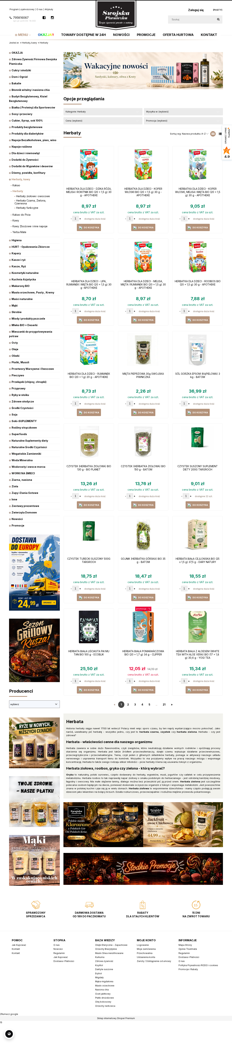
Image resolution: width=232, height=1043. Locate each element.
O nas (39, 9)
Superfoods (19, 434)
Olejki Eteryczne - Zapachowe (111, 945)
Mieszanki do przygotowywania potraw (30, 334)
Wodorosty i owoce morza (28, 466)
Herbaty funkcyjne (27, 207)
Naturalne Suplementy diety (30, 440)
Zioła (15, 486)
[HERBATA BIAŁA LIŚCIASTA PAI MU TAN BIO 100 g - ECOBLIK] (89, 629)
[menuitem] (23, 34)
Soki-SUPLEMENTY (24, 421)
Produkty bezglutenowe (27, 127)
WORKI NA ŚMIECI (23, 473)
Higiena (17, 240)
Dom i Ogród (20, 76)
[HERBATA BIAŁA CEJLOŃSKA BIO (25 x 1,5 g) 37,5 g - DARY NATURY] (198, 536)
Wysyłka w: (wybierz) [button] (157, 111)
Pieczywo (18, 375)
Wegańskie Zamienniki (26, 453)
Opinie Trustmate (188, 949)
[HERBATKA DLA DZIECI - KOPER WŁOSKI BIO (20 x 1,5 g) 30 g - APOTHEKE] (143, 166)
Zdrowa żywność (104, 961)
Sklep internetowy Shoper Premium (116, 1018)
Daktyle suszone (104, 969)
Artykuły (49, 9)
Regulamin (59, 953)
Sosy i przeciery (22, 114)
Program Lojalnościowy (22, 9)
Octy (15, 342)
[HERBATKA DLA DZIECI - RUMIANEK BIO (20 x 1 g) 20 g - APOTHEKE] (89, 351)
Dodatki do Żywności (25, 159)
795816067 (24, 19)
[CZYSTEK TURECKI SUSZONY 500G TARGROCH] (89, 536)
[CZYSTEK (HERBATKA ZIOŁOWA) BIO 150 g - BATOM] (143, 444)
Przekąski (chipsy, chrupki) (29, 381)
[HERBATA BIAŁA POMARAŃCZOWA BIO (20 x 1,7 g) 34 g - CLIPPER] (143, 629)
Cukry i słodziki (21, 70)
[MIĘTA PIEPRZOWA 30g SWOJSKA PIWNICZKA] (143, 351)
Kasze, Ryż (19, 266)
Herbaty (18, 191)
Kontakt (16, 949)
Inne (14, 499)
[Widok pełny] (220, 134)
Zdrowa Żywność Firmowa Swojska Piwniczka (33, 61)
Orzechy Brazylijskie (106, 949)
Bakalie (16, 83)
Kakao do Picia (21, 214)
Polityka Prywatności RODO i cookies (198, 965)
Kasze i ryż (19, 259)
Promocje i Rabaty (188, 969)
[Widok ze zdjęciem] (213, 134)
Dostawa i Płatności (63, 961)
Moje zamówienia (146, 949)
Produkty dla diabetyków (28, 133)
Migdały (99, 977)
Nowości (17, 519)
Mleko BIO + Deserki (25, 325)
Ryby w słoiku (20, 394)
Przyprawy (18, 388)
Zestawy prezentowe (25, 505)
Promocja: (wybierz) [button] (156, 120)
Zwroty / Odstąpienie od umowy (154, 961)
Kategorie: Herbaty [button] (76, 111)
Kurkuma (99, 957)
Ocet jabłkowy (103, 993)
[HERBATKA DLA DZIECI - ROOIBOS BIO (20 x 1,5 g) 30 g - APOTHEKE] (198, 259)
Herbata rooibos (91, 778)
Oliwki (15, 355)
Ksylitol (99, 965)
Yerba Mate (19, 232)
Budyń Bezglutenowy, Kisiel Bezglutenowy (28, 98)
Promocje (18, 525)
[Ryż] (34, 742)
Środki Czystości (22, 408)
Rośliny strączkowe (24, 427)
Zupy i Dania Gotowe (25, 492)
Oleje (15, 349)
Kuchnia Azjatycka (24, 279)
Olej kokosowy (103, 1001)
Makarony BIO (21, 285)
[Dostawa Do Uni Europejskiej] (34, 572)
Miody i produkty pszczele (28, 318)
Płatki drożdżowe (104, 997)
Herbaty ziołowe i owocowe (33, 196)
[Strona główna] (116, 15)
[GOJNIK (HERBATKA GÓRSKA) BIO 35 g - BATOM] (143, 536)
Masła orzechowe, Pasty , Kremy (33, 292)
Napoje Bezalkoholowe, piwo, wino (34, 140)
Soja (14, 414)
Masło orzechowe (104, 985)
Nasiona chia (102, 989)
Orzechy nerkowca (105, 1006)
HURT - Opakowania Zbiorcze (31, 246)
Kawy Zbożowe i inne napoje (30, 226)
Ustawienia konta (146, 957)
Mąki (15, 305)
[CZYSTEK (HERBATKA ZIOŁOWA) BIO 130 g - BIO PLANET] (89, 444)
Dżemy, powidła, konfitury (28, 172)
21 (164, 704)
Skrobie (17, 312)
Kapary (16, 253)
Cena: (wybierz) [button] (74, 120)
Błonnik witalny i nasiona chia (31, 89)
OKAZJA (17, 52)
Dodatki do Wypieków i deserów (32, 166)
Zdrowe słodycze (23, 401)
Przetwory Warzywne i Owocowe (33, 368)
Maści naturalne (22, 299)
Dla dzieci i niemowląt (26, 153)
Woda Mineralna (22, 460)
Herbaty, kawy (21, 179)
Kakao (16, 185)
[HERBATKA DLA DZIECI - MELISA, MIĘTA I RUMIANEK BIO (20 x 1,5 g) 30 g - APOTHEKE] (143, 259)
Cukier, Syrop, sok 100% (27, 120)
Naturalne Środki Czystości (29, 447)
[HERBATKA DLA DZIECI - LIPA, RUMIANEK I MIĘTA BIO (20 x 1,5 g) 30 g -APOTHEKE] (89, 259)
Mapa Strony (185, 945)
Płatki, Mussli (20, 362)
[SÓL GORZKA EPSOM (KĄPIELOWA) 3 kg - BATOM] (198, 351)
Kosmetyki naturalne (25, 272)
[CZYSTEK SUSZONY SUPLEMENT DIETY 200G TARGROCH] (198, 444)
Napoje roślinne (22, 146)
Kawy (16, 220)
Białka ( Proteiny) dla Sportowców (33, 107)
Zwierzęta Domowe (24, 512)
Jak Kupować (19, 945)
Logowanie (143, 945)
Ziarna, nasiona (22, 479)
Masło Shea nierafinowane (109, 953)
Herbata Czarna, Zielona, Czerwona (30, 202)
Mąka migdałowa (104, 981)
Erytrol (98, 973)
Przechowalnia (144, 953)
